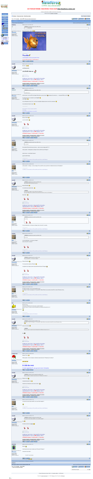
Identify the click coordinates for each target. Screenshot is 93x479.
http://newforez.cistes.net (66, 9)
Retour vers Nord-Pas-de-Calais (18, 467)
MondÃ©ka (14, 24)
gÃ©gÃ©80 (14, 444)
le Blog (32, 423)
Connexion (52, 13)
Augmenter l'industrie (33, 83)
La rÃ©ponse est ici (25, 68)
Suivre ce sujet (75, 22)
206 (20, 18)
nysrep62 (13, 63)
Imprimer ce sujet (87, 22)
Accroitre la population (25, 83)
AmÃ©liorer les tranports (40, 83)
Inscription (55, 13)
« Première (17, 18)
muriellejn (13, 140)
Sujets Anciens (14, 22)
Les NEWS (5, 37)
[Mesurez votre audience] (10, 478)
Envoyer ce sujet (81, 22)
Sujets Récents (20, 22)
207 (22, 18)
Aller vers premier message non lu (30, 18)
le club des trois (14, 353)
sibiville (13, 88)
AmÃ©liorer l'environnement (35, 282)
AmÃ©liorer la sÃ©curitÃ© (26, 282)
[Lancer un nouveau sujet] (81, 19)
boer (12, 302)
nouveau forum (29, 27)
